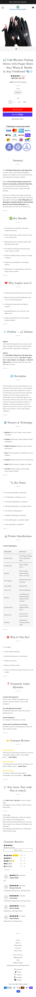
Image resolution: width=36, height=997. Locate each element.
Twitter (19, 972)
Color (18, 88)
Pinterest (19, 975)
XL (19, 102)
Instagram (19, 977)
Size (18, 98)
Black (18, 92)
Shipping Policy (18, 957)
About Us (18, 943)
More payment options (17, 118)
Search (18, 940)
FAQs (18, 960)
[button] (15, 76)
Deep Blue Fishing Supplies (20, 984)
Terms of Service (18, 955)
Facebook (19, 969)
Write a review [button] (18, 850)
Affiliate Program (18, 963)
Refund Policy (18, 945)
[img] (14, 875)
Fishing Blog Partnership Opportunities (18, 965)
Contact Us (18, 948)
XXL (24, 102)
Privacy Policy (18, 951)
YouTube (19, 980)
